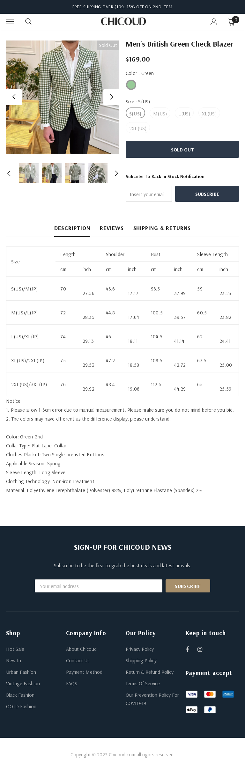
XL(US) (209, 113)
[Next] (111, 97)
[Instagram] (203, 649)
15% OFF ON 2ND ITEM (150, 7)
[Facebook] (191, 649)
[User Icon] (214, 21)
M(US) (160, 113)
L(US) (184, 113)
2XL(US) (137, 128)
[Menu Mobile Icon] (10, 22)
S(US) (135, 113)
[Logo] (123, 21)
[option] (62, 97)
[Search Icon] (34, 21)
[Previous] (14, 97)
